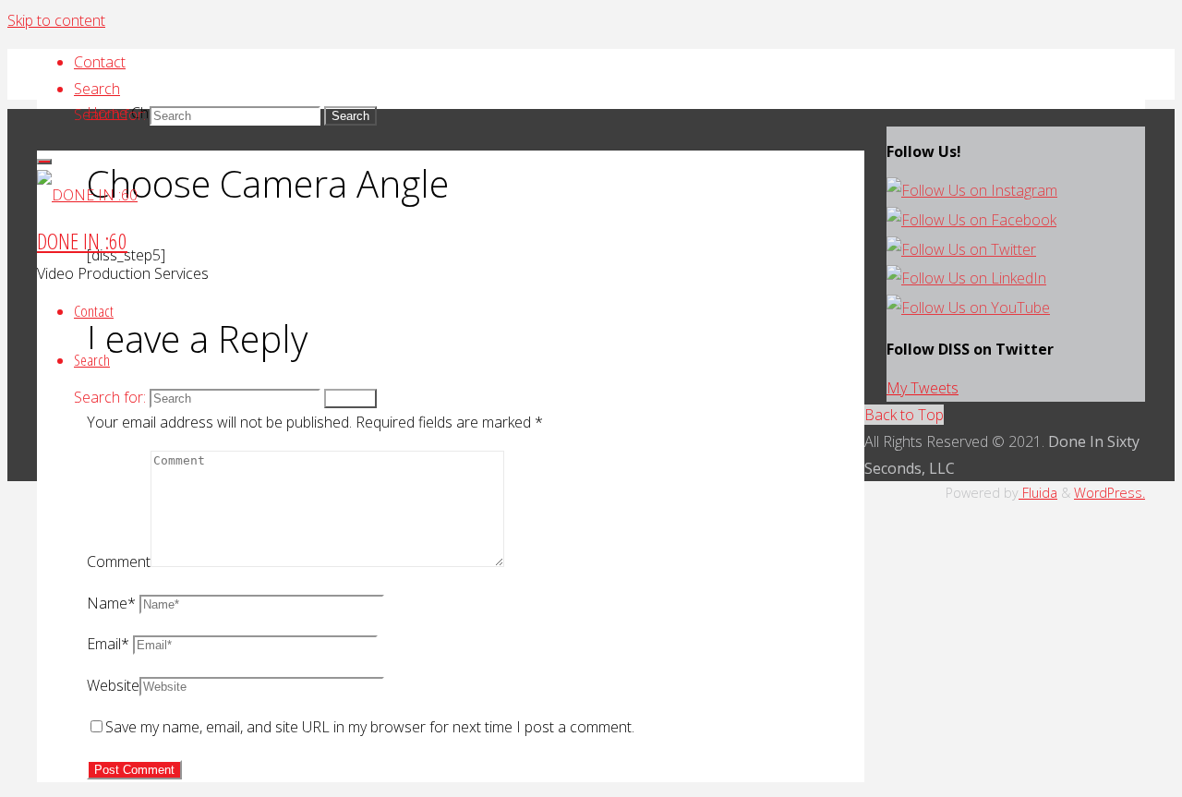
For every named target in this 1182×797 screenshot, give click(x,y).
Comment (119, 561)
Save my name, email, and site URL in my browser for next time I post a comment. (369, 727)
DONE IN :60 (82, 240)
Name (111, 603)
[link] (97, 88)
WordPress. (1109, 492)
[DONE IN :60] (87, 195)
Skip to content (56, 20)
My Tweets (922, 388)
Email (108, 644)
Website (113, 685)
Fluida (1038, 492)
